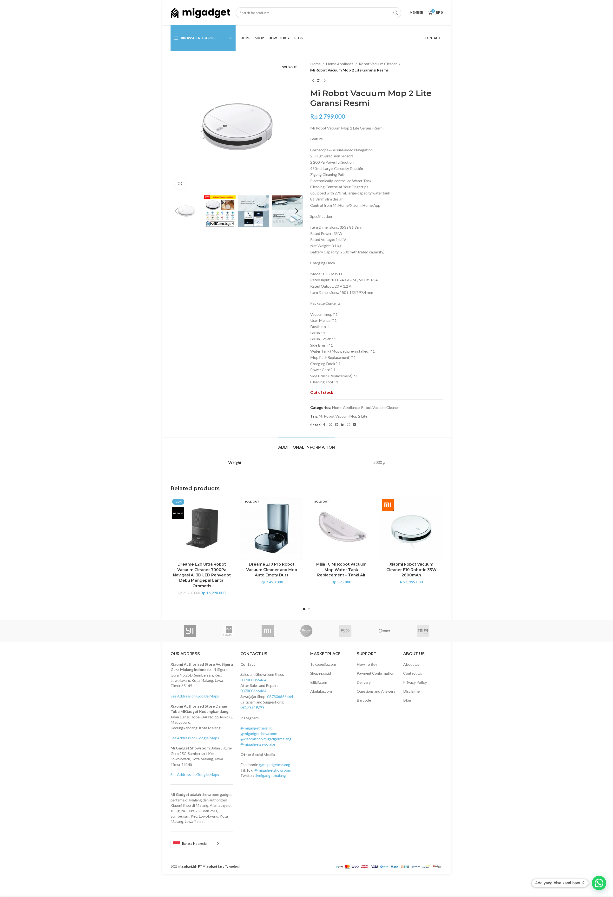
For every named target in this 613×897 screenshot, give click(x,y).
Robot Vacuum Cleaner (378, 63)
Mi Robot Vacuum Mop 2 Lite (342, 416)
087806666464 (280, 696)
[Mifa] (423, 631)
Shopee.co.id (320, 673)
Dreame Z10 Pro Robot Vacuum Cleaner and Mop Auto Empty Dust (271, 569)
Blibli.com (318, 682)
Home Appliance (340, 63)
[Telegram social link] (354, 424)
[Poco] (345, 631)
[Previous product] (313, 81)
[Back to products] (319, 81)
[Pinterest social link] (337, 424)
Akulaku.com (321, 691)
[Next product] (325, 81)
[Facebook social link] (324, 424)
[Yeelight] (228, 631)
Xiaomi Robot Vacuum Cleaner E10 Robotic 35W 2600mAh (411, 569)
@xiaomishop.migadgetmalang (265, 738)
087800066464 (253, 680)
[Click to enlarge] (180, 183)
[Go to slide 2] (309, 609)
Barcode (364, 700)
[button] (177, 211)
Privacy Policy (415, 682)
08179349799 (252, 707)
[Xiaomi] (267, 631)
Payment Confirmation (375, 673)
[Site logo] (201, 12)
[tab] (306, 445)
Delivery (364, 682)
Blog (407, 700)
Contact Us (412, 673)
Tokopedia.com (323, 664)
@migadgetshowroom (258, 733)
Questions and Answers (376, 691)
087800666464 (253, 690)
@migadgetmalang (256, 728)
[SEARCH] (395, 12)
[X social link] (330, 424)
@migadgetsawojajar (258, 744)
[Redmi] (306, 631)
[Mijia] (384, 631)
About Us (411, 664)
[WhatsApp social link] (348, 424)
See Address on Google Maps (195, 696)
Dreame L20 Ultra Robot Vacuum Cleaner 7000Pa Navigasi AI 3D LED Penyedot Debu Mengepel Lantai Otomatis (202, 575)
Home (315, 63)
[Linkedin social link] (343, 424)
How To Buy (367, 664)
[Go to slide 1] (304, 609)
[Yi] (190, 631)
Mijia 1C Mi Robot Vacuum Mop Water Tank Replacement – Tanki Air (341, 569)
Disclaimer (412, 691)
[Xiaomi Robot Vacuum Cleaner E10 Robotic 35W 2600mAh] (411, 528)
